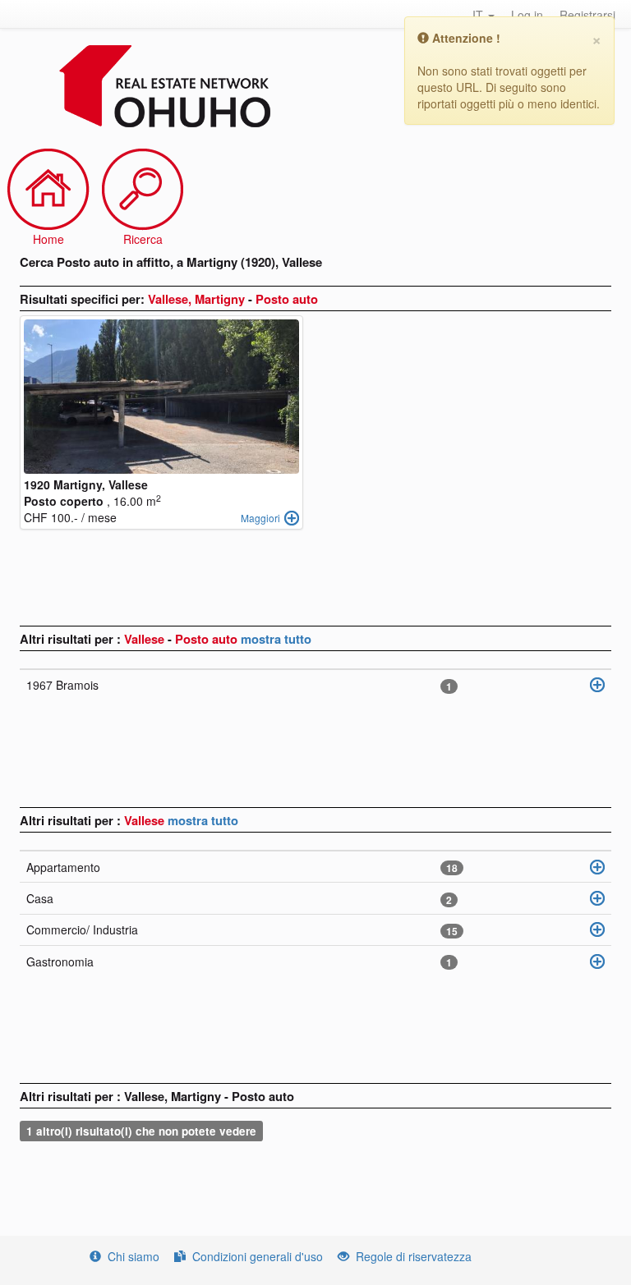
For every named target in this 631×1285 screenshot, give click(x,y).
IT (479, 15)
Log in (527, 15)
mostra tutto (276, 639)
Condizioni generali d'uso (257, 1256)
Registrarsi (587, 15)
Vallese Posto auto (182, 639)
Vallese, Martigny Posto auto (233, 299)
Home (48, 239)
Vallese (146, 820)
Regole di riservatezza (414, 1256)
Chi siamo (133, 1256)
